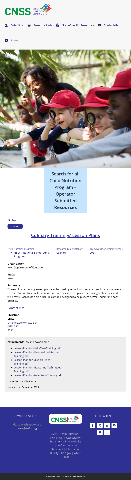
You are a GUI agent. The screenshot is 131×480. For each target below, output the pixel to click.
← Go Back (15, 226)
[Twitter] (100, 425)
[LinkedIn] (107, 432)
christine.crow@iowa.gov (22, 322)
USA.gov (66, 453)
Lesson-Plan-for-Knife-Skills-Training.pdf (38, 375)
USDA (53, 434)
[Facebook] (92, 425)
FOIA (60, 437)
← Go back (11, 220)
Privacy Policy (73, 441)
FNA (52, 437)
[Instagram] (107, 425)
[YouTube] (114, 425)
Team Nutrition (69, 434)
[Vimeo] (100, 432)
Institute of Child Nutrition (73, 476)
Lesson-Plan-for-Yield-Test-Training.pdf (37, 348)
